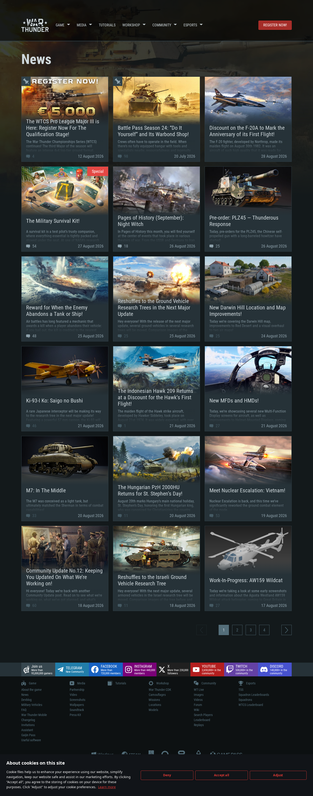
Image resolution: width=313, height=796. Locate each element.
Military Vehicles (31, 705)
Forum (198, 705)
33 (33, 515)
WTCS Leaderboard (251, 705)
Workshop (131, 25)
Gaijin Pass (28, 735)
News (24, 695)
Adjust (278, 775)
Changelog (28, 720)
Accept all (221, 775)
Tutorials (107, 25)
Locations (155, 705)
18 (125, 246)
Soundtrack (77, 710)
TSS (241, 689)
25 (217, 246)
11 (125, 515)
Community (161, 25)
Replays (199, 725)
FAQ (23, 710)
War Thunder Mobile (34, 715)
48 (33, 335)
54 (33, 246)
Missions (154, 700)
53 (217, 515)
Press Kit (75, 715)
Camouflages (157, 695)
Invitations (28, 725)
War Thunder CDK (160, 689)
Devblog (26, 700)
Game (60, 25)
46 (33, 425)
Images (198, 695)
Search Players (203, 715)
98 (125, 156)
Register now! (275, 25)
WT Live (199, 689)
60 (33, 605)
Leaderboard (202, 720)
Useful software (31, 740)
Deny (167, 775)
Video (73, 695)
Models (153, 710)
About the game (31, 689)
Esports (190, 25)
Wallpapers (77, 705)
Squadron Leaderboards (254, 695)
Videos (198, 700)
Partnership (77, 689)
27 (217, 425)
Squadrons (245, 700)
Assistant (27, 730)
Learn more (107, 787)
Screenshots (77, 700)
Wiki (196, 710)
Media (81, 25)
